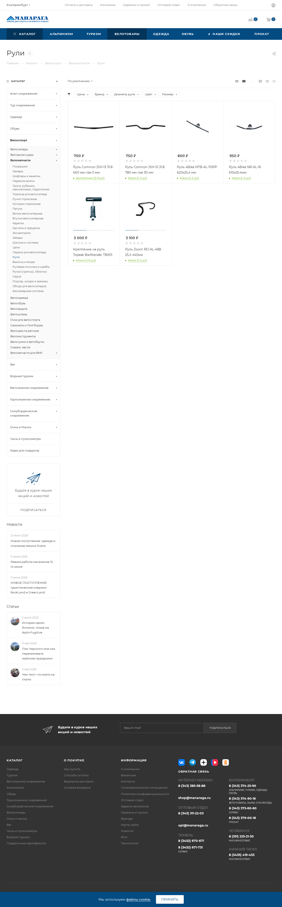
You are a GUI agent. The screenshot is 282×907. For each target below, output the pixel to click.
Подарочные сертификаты (26, 843)
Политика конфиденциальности (145, 794)
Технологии (129, 843)
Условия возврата (77, 787)
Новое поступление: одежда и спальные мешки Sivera (33, 543)
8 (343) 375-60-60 (243, 810)
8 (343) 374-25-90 (248, 789)
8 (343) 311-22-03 (191, 813)
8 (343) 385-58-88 (191, 786)
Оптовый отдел (132, 800)
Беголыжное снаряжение (26, 781)
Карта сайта (130, 824)
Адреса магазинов (135, 806)
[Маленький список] (237, 81)
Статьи (13, 606)
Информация (134, 760)
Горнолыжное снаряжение (27, 800)
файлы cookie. (138, 899)
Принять (169, 899)
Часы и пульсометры (22, 831)
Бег (9, 824)
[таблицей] (274, 81)
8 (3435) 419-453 (241, 857)
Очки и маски (17, 818)
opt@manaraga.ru (193, 825)
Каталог (15, 760)
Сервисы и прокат (134, 812)
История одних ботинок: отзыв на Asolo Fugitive (35, 627)
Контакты (128, 781)
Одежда (13, 769)
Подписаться (220, 727)
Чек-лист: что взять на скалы (38, 677)
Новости (14, 524)
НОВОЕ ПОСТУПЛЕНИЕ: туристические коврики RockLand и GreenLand (29, 587)
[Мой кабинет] (273, 6)
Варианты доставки (78, 781)
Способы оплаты (76, 775)
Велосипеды (16, 812)
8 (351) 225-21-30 (241, 838)
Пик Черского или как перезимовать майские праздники (38, 653)
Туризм (12, 775)
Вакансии (128, 775)
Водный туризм (18, 837)
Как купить (72, 769)
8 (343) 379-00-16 (242, 820)
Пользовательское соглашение (144, 787)
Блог (124, 837)
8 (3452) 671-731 (190, 849)
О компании (130, 769)
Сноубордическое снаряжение (30, 806)
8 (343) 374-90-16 (250, 800)
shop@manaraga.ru (194, 798)
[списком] (267, 81)
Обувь (11, 794)
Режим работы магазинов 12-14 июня (32, 564)
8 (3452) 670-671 (191, 841)
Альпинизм (15, 787)
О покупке (74, 760)
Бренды (127, 818)
